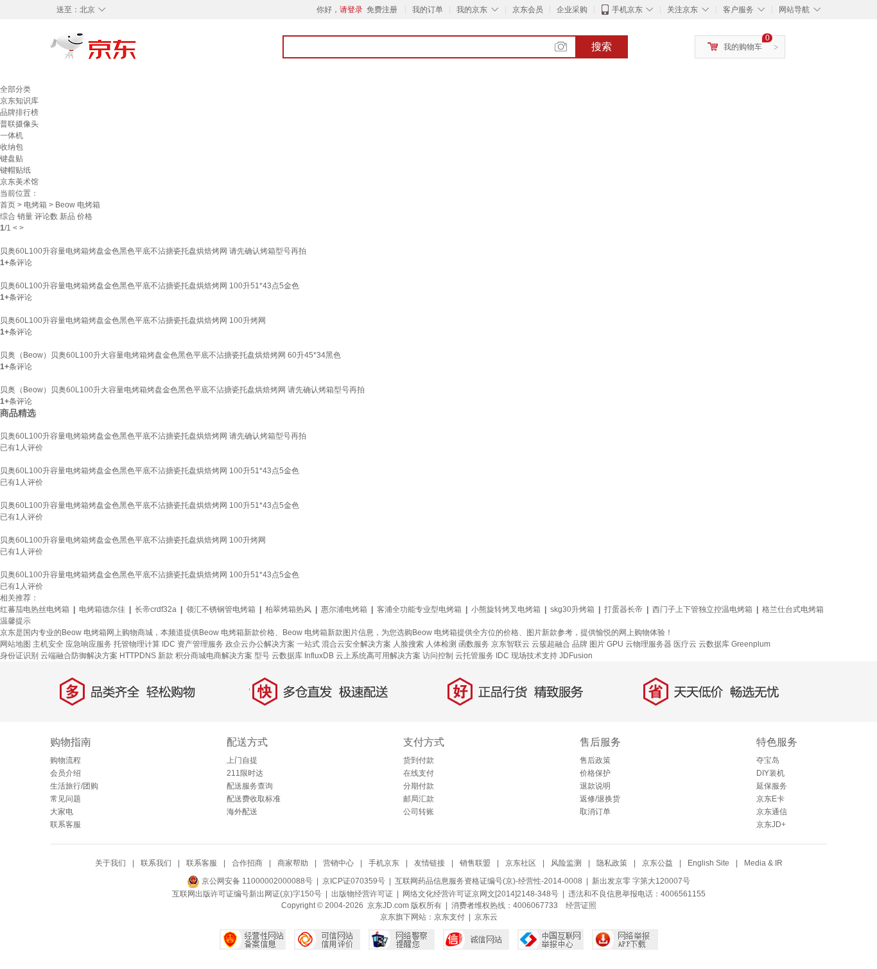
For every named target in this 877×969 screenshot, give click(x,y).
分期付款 (418, 785)
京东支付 (449, 916)
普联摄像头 (19, 123)
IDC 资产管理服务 (192, 644)
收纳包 (11, 147)
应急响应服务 (88, 644)
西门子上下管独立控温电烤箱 (702, 609)
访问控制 (437, 655)
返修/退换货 (600, 798)
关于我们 (110, 863)
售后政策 (595, 760)
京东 (136, 51)
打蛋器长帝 (623, 609)
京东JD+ (771, 824)
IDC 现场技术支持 (526, 655)
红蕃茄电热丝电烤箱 (34, 609)
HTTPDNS (137, 655)
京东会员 (527, 9)
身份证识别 (19, 655)
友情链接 (429, 863)
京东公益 (657, 863)
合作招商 (247, 863)
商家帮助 (292, 863)
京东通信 (771, 811)
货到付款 (418, 760)
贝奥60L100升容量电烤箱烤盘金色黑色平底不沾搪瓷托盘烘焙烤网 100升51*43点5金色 (149, 285)
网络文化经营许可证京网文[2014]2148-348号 (481, 893)
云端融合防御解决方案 (78, 655)
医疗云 (685, 644)
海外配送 (242, 811)
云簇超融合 (551, 644)
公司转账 (418, 811)
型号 (262, 655)
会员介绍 (65, 773)
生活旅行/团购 (74, 785)
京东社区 (520, 863)
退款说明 (595, 785)
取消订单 (595, 811)
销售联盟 (475, 863)
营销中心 (338, 863)
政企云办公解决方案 (260, 644)
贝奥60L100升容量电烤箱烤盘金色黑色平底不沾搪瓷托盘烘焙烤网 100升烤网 (133, 320)
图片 (597, 644)
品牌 (579, 644)
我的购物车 (743, 46)
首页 (7, 204)
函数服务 (473, 644)
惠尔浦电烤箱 (344, 609)
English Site (708, 863)
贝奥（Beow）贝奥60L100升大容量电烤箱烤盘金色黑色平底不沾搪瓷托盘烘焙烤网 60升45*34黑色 (170, 355)
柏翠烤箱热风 (288, 609)
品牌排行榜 (19, 112)
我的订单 (427, 9)
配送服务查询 (250, 785)
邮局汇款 (418, 798)
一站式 (308, 644)
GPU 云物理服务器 (639, 644)
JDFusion (576, 655)
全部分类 (15, 89)
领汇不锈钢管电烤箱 (221, 609)
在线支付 (418, 773)
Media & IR (763, 863)
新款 (165, 655)
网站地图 (15, 644)
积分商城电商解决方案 (213, 655)
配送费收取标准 (254, 798)
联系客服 (65, 824)
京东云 (486, 916)
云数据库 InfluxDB (303, 655)
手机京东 (627, 9)
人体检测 (441, 644)
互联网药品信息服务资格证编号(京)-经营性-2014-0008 (488, 881)
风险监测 (566, 863)
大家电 (61, 811)
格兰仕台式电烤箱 (793, 609)
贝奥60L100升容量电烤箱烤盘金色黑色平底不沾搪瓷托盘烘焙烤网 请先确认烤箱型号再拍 (153, 251)
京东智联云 (510, 644)
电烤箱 (35, 204)
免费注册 (382, 9)
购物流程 (65, 760)
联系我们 (156, 863)
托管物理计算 (137, 644)
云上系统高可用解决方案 (378, 655)
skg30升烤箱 (572, 609)
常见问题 (65, 798)
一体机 (11, 135)
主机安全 (48, 644)
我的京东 (471, 9)
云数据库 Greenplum (734, 644)
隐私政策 (611, 863)
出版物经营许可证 (362, 893)
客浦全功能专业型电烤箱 (419, 609)
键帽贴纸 (15, 170)
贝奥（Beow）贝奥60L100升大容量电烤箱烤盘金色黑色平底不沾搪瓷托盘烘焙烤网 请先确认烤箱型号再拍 (182, 389)
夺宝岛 (767, 760)
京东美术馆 (19, 181)
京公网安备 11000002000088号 (256, 881)
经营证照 (581, 905)
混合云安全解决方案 (356, 644)
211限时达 (245, 773)
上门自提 (242, 760)
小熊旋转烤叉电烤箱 (506, 609)
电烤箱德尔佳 (102, 609)
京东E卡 (770, 798)
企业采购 (572, 9)
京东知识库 (19, 100)
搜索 (601, 46)
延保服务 (771, 785)
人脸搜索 (408, 644)
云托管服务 (474, 655)
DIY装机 (770, 773)
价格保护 (595, 773)
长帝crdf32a (156, 609)
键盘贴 (11, 158)
